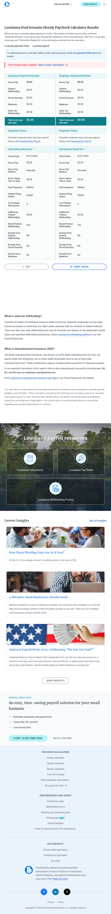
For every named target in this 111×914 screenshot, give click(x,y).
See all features (62, 738)
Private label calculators (55, 849)
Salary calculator (55, 757)
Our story (55, 860)
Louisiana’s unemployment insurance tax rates (33, 378)
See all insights (98, 520)
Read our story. (60, 879)
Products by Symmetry (55, 855)
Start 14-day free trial (28, 738)
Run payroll (90, 4)
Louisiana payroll (41, 46)
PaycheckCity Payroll (30, 141)
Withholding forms (55, 806)
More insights (55, 680)
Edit (28, 266)
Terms (60, 902)
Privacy (51, 902)
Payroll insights (55, 823)
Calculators (61, 4)
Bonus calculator (55, 769)
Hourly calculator (55, 763)
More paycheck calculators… (55, 780)
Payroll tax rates (55, 801)
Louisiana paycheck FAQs (16, 46)
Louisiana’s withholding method (74, 334)
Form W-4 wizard (55, 774)
